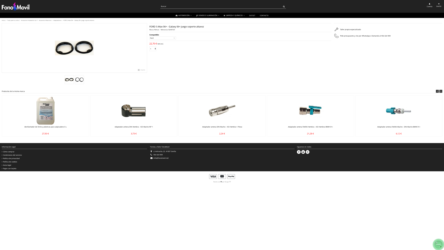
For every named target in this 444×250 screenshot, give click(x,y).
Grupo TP (228, 182)
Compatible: (154, 35)
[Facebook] (299, 152)
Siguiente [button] (146, 48)
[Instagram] (307, 152)
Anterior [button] (3, 48)
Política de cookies (10, 162)
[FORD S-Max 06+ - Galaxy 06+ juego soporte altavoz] (69, 79)
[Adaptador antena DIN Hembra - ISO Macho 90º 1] (133, 111)
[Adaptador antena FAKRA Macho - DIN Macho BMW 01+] (398, 111)
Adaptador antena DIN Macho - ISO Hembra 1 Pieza (222, 127)
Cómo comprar (8, 152)
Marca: (151, 30)
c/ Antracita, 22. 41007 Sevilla (164, 151)
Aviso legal (7, 165)
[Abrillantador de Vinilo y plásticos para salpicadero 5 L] (45, 111)
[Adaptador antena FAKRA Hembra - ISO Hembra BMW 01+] (310, 111)
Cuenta (429, 6)
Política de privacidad (11, 158)
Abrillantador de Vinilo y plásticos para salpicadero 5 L (45, 127)
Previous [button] (437, 91)
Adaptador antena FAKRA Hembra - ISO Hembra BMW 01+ (310, 127)
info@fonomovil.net (161, 158)
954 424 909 (386, 36)
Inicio (3, 20)
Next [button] (440, 91)
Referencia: (164, 30)
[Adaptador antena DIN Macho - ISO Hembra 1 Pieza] (222, 111)
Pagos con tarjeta (9, 168)
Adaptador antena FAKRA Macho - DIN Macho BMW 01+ (398, 127)
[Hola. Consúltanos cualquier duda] (438, 244)
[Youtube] (303, 152)
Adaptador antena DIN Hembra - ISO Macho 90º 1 (134, 127)
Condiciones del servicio (12, 155)
